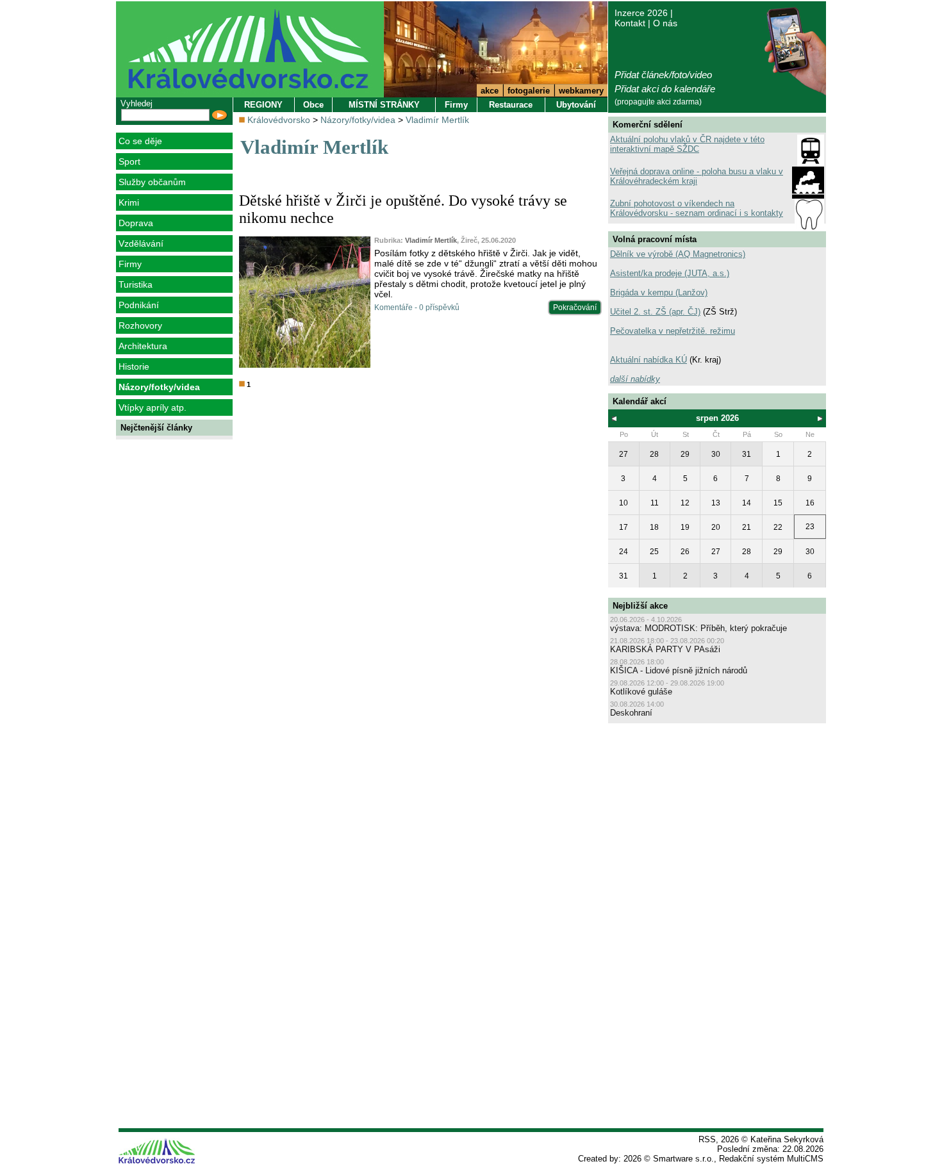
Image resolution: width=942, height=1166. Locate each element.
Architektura (143, 346)
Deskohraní (631, 713)
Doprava (136, 223)
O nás (665, 23)
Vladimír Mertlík (437, 120)
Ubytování (576, 105)
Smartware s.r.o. (683, 1158)
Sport (129, 161)
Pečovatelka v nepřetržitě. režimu (672, 331)
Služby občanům (152, 182)
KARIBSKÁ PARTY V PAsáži (665, 649)
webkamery (581, 90)
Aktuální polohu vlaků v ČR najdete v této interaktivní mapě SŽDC (687, 144)
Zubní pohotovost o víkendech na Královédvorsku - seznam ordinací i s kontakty (696, 208)
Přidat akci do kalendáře (665, 88)
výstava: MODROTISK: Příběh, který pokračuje (698, 628)
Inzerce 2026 (641, 13)
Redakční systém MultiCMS (771, 1158)
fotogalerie (529, 90)
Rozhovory (140, 325)
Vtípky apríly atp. (152, 407)
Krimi (129, 202)
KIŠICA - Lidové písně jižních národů (678, 670)
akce (490, 90)
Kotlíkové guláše (641, 691)
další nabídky (635, 379)
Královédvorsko (278, 120)
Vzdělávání (141, 243)
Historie (134, 366)
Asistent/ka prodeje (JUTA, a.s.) (669, 273)
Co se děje (140, 141)
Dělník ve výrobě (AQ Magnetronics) (677, 254)
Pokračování (575, 307)
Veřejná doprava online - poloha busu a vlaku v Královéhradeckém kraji (696, 176)
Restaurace (511, 105)
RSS (707, 1139)
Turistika (136, 284)
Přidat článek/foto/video (663, 74)
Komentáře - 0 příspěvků (416, 307)
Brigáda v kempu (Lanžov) (658, 292)
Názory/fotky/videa (159, 387)
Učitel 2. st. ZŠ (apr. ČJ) (655, 311)
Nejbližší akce (640, 606)
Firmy (130, 264)
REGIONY (263, 105)
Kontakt (630, 23)
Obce (313, 105)
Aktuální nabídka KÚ (648, 360)
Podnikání (139, 305)
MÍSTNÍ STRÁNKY (384, 105)
